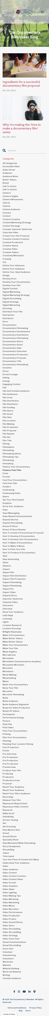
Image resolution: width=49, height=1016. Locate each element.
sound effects (10, 836)
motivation (8, 671)
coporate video (10, 232)
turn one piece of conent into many (21, 859)
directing (7, 308)
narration (7, 691)
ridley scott (8, 813)
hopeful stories (10, 519)
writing (6, 975)
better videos (9, 179)
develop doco (9, 278)
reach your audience (13, 790)
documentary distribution (16, 335)
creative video (10, 249)
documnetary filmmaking (15, 364)
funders (7, 486)
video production (11, 915)
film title (7, 440)
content (7, 216)
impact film (8, 572)
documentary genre (13, 341)
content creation (11, 219)
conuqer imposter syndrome (17, 229)
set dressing (9, 826)
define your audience (14, 269)
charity (6, 203)
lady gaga (8, 615)
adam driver (9, 170)
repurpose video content (15, 806)
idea (5, 556)
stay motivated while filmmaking (19, 843)
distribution (8, 315)
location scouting (12, 628)
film (5, 387)
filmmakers (8, 447)
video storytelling (11, 929)
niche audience (10, 701)
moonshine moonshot (13, 665)
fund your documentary (15, 480)
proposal (7, 783)
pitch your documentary (15, 731)
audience (7, 173)
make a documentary (13, 635)
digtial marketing (11, 305)
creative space (10, 245)
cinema (6, 206)
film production (10, 427)
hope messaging (11, 513)
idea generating (11, 559)
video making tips (12, 896)
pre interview (9, 754)
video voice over (11, 938)
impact (6, 569)
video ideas (9, 889)
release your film (12, 800)
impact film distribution (14, 575)
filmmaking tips (11, 457)
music (6, 681)
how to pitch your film (14, 549)
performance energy (13, 717)
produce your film (12, 770)
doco (5, 321)
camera (7, 193)
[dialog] (9, 1014)
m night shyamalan (12, 632)
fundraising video (12, 493)
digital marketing (11, 292)
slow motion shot (11, 830)
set (4, 823)
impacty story (10, 595)
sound (6, 833)
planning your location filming (18, 744)
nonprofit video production (16, 708)
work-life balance (12, 971)
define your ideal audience (16, 272)
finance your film (12, 470)
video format (9, 882)
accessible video (11, 166)
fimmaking (8, 463)
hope (5, 509)
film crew (8, 397)
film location (9, 420)
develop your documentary (16, 282)
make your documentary (15, 645)
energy (6, 381)
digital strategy (11, 302)
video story (8, 925)
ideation (7, 566)
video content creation (14, 876)
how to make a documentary (17, 542)
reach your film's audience (16, 793)
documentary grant (13, 344)
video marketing (11, 902)
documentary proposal (14, 358)
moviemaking (9, 678)
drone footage (10, 374)
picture (6, 721)
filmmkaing (8, 460)
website (7, 965)
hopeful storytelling (12, 523)
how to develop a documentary (19, 536)
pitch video (8, 727)
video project (9, 919)
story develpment (12, 846)
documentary (9, 325)
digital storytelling (12, 298)
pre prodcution (10, 757)
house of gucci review (14, 529)
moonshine (8, 658)
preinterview (9, 767)
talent (6, 853)
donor (6, 371)
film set (6, 437)
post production (11, 747)
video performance (12, 912)
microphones (9, 655)
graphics (7, 503)
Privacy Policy (35, 1008)
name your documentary (15, 684)
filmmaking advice (12, 453)
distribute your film (12, 311)
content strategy (11, 226)
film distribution (11, 400)
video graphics (10, 886)
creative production (13, 242)
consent (7, 212)
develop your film (12, 285)
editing (6, 377)
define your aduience (14, 265)
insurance (8, 605)
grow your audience (13, 506)
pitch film (7, 724)
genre (6, 496)
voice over (8, 948)
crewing (7, 259)
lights (6, 622)
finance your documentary (16, 467)
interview (7, 608)
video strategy (10, 935)
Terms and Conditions (16, 1008)
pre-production (10, 764)
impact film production (14, 579)
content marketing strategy (17, 222)
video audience (10, 869)
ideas (5, 562)
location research (12, 625)
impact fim (8, 589)
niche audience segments (16, 704)
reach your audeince (13, 787)
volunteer (8, 952)
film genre (8, 410)
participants (9, 714)
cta (4, 262)
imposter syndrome (13, 599)
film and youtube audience (16, 391)
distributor (8, 318)
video (5, 866)
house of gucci (10, 526)
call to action (9, 186)
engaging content (12, 384)
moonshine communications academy (22, 661)
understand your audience (16, 863)
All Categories (10, 163)
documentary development (16, 331)
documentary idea (12, 348)
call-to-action (10, 189)
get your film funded (13, 500)
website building (11, 968)
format (6, 476)
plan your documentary (15, 737)
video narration (11, 909)
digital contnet (10, 288)
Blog (20, 1011)
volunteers (8, 958)
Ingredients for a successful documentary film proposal (21, 83)
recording (8, 797)
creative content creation (16, 239)
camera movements (13, 199)
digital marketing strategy (16, 295)
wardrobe (8, 962)
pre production (10, 760)
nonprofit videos (11, 711)
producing (8, 773)
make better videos (13, 638)
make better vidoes (13, 641)
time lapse (8, 856)
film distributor (10, 404)
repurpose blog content (15, 803)
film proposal (9, 430)
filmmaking (8, 450)
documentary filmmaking (15, 328)
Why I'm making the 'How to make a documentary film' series (22, 128)
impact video (9, 592)
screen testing (10, 820)
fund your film (10, 483)
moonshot (8, 668)
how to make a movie (14, 546)
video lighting (10, 892)
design (6, 275)
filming (6, 443)
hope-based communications (17, 516)
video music (9, 905)
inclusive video (10, 602)
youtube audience (12, 978)
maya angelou (10, 651)
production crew (11, 780)
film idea (7, 417)
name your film (10, 688)
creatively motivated (13, 255)
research (7, 810)
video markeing (10, 899)
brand (6, 183)
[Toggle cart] (42, 12)
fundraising (8, 490)
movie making (9, 675)
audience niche (10, 176)
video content (10, 872)
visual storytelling (12, 945)
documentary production (15, 354)
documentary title (12, 361)
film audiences (10, 394)
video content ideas (13, 879)
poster (6, 750)
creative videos (11, 252)
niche (5, 698)
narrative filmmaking (13, 694)
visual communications (14, 942)
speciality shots (11, 839)
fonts (5, 473)
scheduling (8, 816)
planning (7, 741)
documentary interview (15, 351)
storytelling (8, 849)
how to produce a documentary (19, 552)
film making (8, 424)
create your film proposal (16, 236)
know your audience (13, 612)
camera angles (10, 196)
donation (7, 367)
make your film (10, 648)
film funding (9, 407)
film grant (8, 414)
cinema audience (11, 209)
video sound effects (13, 922)
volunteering (9, 955)
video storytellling (12, 932)
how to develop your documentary (20, 539)
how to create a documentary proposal (23, 533)
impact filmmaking (12, 582)
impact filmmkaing (12, 585)
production (8, 777)
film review (8, 433)
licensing (7, 618)
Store (27, 1011)
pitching (7, 734)
